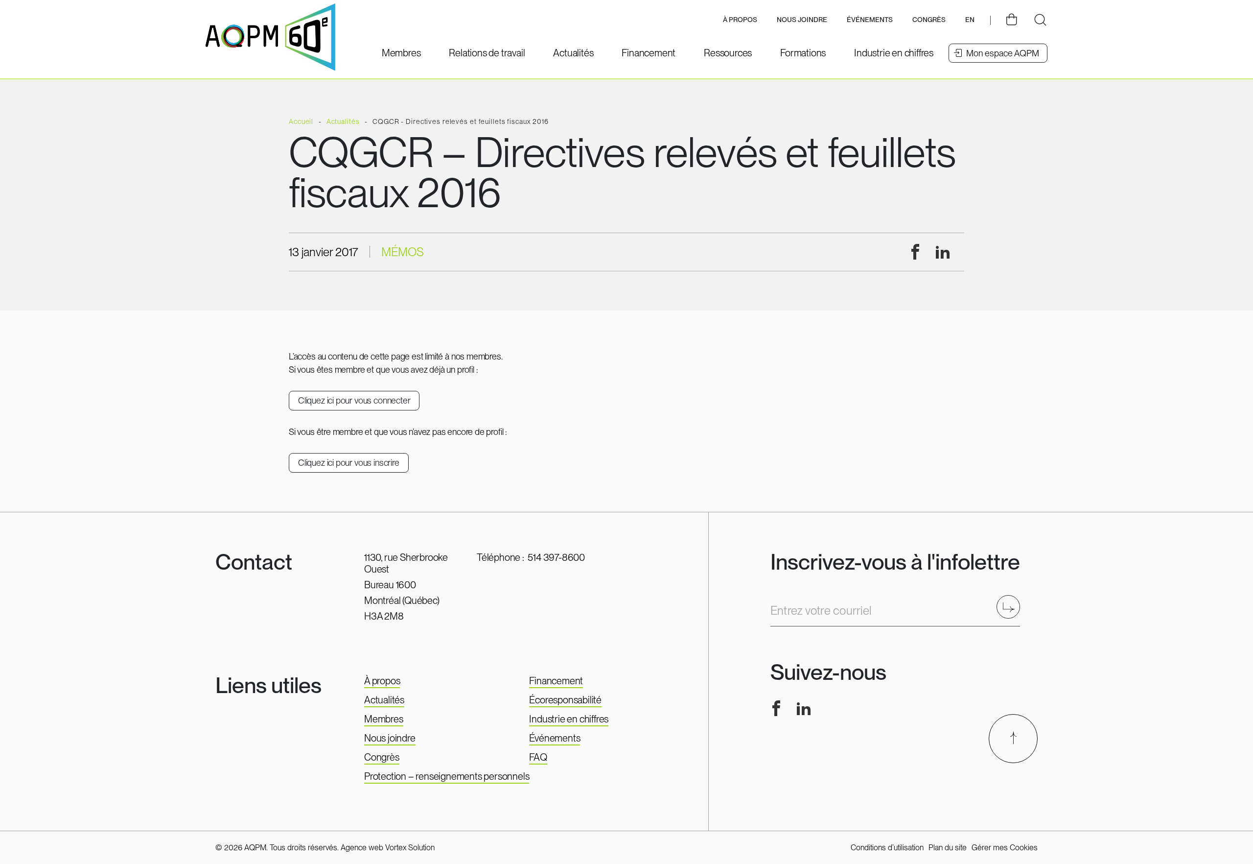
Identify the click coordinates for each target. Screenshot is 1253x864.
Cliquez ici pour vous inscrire (348, 462)
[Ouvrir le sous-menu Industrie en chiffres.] (894, 53)
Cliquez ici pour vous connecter (354, 400)
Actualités (384, 700)
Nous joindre (802, 20)
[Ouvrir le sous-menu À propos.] (740, 20)
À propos (382, 681)
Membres (383, 719)
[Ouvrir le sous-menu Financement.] (648, 53)
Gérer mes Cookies (1005, 847)
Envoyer (1011, 606)
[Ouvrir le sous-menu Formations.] (803, 53)
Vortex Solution (410, 847)
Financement (556, 681)
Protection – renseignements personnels (446, 776)
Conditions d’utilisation (887, 847)
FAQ (538, 757)
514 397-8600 (556, 557)
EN (970, 20)
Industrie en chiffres (568, 719)
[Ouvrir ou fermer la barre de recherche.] (1040, 20)
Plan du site (947, 847)
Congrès (381, 757)
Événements (870, 20)
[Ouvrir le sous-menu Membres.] (401, 53)
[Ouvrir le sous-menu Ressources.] (727, 53)
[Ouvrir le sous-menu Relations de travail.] (486, 53)
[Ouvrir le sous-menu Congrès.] (929, 20)
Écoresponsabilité (565, 700)
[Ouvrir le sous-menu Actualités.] (573, 53)
